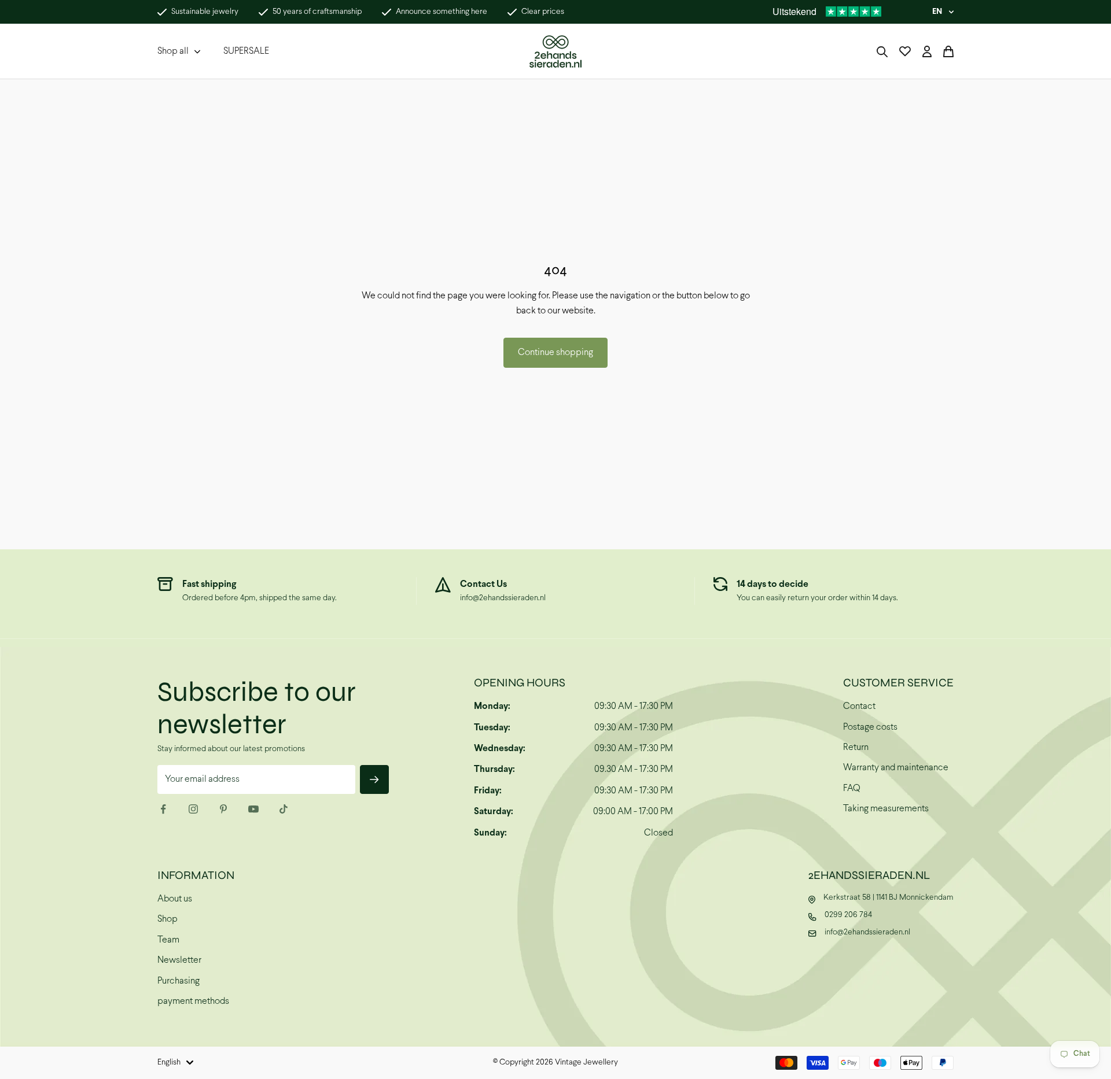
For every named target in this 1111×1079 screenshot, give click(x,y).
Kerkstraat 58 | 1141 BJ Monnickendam (888, 897)
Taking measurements (886, 808)
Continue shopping (555, 352)
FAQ (851, 788)
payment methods (193, 1001)
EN (937, 12)
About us (174, 899)
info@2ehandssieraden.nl (503, 598)
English (169, 1062)
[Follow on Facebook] (163, 809)
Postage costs (870, 727)
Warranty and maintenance (895, 767)
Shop (167, 919)
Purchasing (178, 981)
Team (168, 940)
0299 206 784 (848, 915)
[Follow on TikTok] (283, 809)
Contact (859, 706)
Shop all (173, 51)
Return (856, 747)
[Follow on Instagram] (193, 809)
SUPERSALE (246, 51)
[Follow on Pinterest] (223, 809)
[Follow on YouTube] (253, 809)
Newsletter (179, 960)
